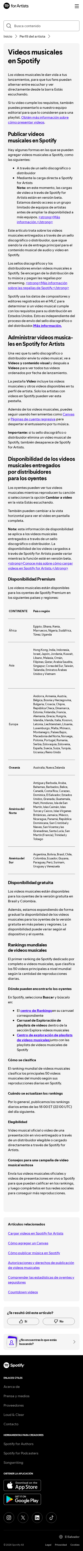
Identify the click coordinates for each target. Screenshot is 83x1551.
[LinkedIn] (37, 1517)
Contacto (11, 1423)
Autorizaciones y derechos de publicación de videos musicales (41, 1265)
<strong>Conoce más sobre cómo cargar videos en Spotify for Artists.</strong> (40, 566)
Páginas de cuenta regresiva (33, 419)
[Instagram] (9, 1517)
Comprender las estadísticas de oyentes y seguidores (41, 1280)
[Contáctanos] (73, 1341)
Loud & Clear (14, 1414)
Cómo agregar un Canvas (28, 1243)
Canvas (68, 414)
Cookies (74, 1545)
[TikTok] (51, 1517)
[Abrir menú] (76, 6)
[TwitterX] (23, 1517)
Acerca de (12, 1386)
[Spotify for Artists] (16, 6)
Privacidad (61, 1545)
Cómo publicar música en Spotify (34, 1252)
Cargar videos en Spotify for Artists (35, 1233)
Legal (48, 1545)
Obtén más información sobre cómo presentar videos (38, 120)
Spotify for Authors (18, 1443)
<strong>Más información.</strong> (38, 219)
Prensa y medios (16, 1395)
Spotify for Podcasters (21, 1453)
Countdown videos (23, 1292)
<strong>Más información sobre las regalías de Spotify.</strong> (38, 285)
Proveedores (14, 1405)
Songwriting (13, 1462)
